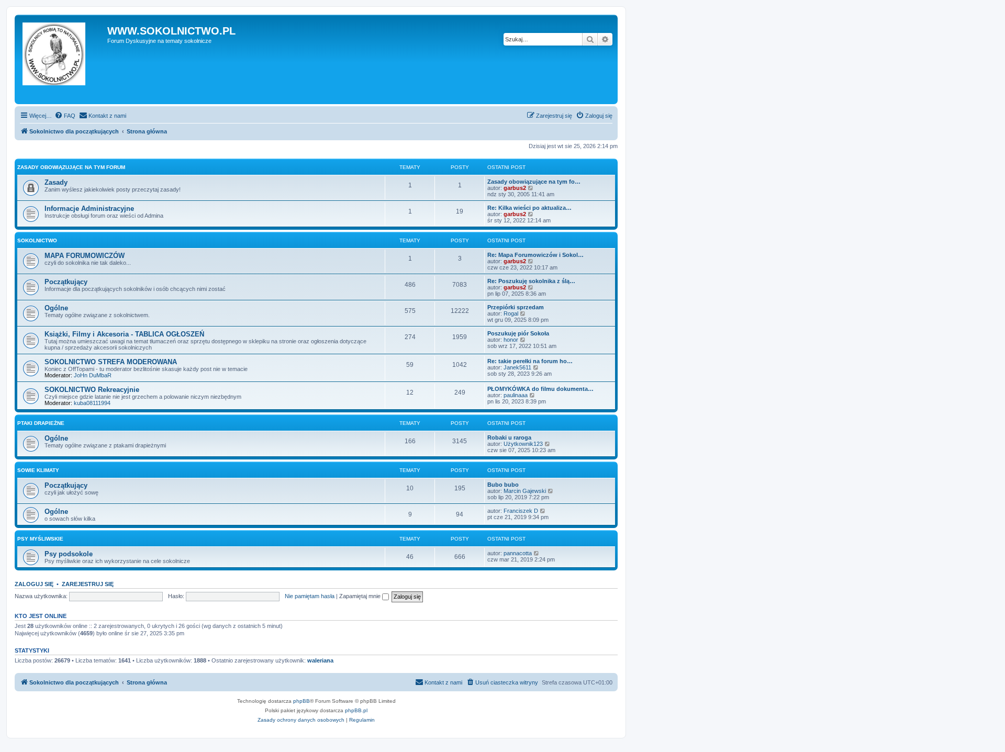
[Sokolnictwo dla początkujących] (62, 59)
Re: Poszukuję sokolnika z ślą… (531, 281)
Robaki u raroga (509, 437)
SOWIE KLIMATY (38, 470)
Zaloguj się (34, 584)
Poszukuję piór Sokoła (518, 333)
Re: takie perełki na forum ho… (530, 361)
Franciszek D (521, 511)
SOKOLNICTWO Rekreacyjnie (91, 390)
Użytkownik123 (523, 444)
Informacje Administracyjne (89, 208)
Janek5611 (517, 367)
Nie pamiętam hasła (309, 596)
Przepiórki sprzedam (515, 307)
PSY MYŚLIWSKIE (40, 539)
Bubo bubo (503, 484)
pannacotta (518, 553)
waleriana (320, 660)
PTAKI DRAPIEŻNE (40, 423)
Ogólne (56, 308)
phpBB (301, 701)
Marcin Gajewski (525, 491)
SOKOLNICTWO (37, 240)
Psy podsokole (68, 554)
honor (511, 339)
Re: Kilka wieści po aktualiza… (529, 208)
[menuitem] (64, 115)
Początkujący (65, 282)
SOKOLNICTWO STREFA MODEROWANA (110, 362)
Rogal (511, 313)
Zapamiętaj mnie (360, 596)
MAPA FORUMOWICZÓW (84, 256)
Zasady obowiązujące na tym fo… (533, 181)
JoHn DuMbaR (92, 375)
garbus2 (515, 188)
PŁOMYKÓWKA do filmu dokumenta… (540, 389)
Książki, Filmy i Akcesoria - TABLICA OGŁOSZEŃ (124, 334)
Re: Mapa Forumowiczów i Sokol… (535, 255)
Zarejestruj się (88, 584)
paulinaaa (516, 395)
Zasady (56, 182)
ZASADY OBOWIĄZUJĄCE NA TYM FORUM (71, 167)
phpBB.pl (356, 710)
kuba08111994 (92, 403)
